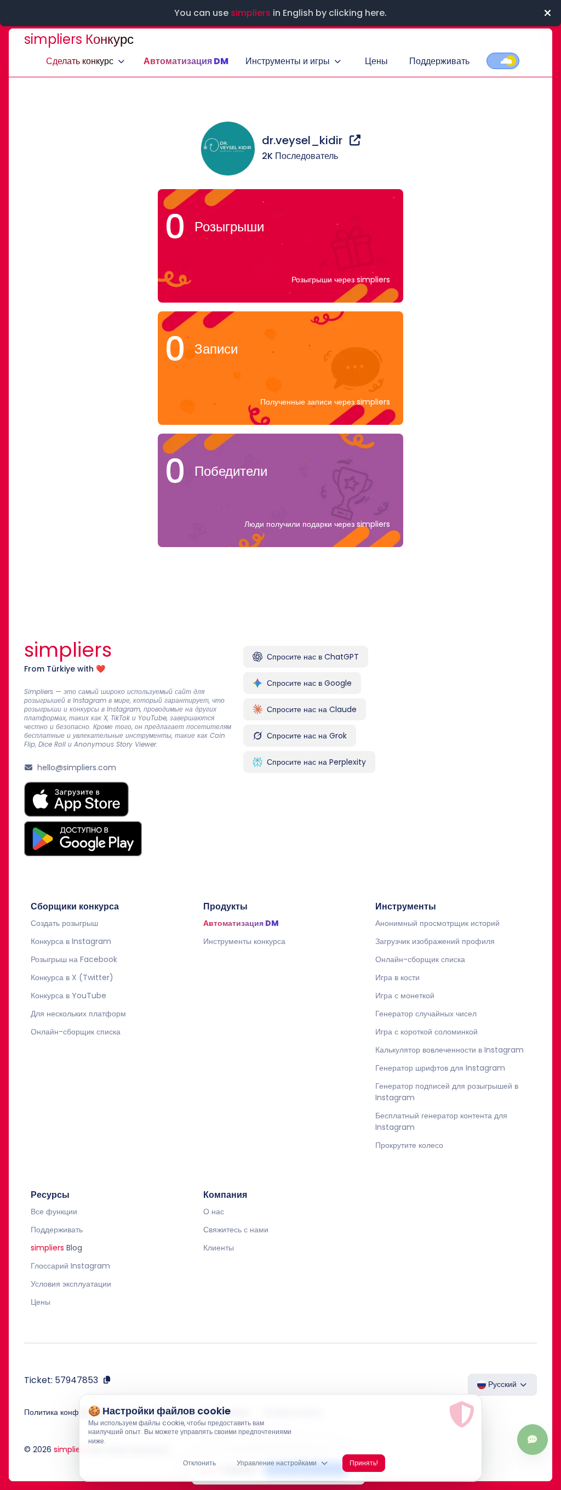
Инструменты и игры (287, 61)
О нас (213, 1211)
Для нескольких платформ (78, 1013)
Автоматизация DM (186, 61)
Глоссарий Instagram (70, 1265)
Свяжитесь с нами (235, 1229)
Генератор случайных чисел (426, 1013)
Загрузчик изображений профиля (435, 941)
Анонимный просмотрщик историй (437, 923)
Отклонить (199, 1463)
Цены (376, 61)
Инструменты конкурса (244, 941)
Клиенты (218, 1247)
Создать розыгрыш (64, 923)
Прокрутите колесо (409, 1145)
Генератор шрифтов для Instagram (440, 1067)
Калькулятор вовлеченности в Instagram (449, 1049)
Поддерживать (439, 61)
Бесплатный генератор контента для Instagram (441, 1121)
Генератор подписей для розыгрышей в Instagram (446, 1091)
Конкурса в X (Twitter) (72, 977)
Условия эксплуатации (71, 1283)
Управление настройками (277, 1463)
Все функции (54, 1211)
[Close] (547, 13)
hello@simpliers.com (76, 767)
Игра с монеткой (404, 995)
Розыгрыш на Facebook (74, 959)
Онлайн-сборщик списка (76, 1031)
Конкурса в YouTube (68, 995)
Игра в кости (397, 977)
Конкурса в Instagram (71, 941)
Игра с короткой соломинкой (426, 1031)
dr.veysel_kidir (303, 140)
